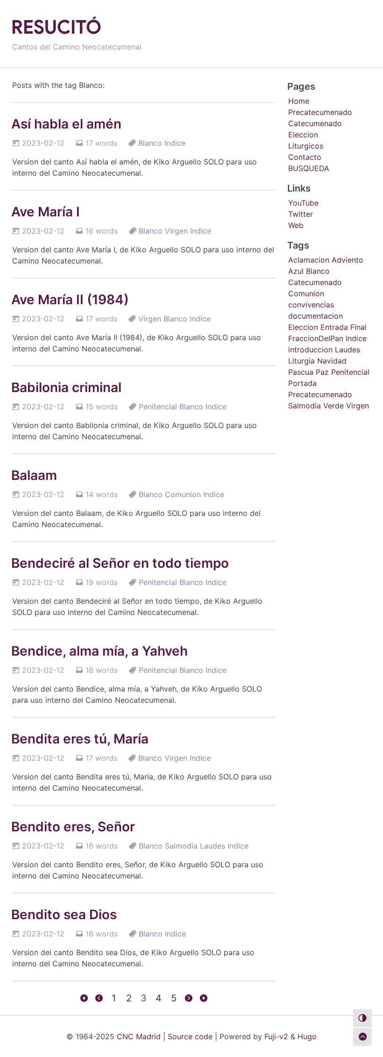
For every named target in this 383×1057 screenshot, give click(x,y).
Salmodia (181, 845)
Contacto (304, 157)
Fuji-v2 (276, 1036)
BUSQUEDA (308, 168)
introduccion (310, 349)
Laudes (212, 845)
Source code (190, 1036)
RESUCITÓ (56, 27)
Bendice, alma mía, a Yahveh (99, 651)
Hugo (307, 1036)
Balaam (34, 475)
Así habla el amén (66, 124)
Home (298, 101)
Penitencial (158, 406)
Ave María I (45, 212)
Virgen (176, 231)
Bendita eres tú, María (80, 739)
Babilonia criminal (66, 387)
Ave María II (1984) (70, 299)
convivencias (311, 304)
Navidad (332, 360)
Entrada (334, 327)
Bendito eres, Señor (73, 827)
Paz (322, 372)
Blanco (150, 143)
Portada (302, 383)
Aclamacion (308, 259)
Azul (296, 271)
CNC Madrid (139, 1036)
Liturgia (301, 360)
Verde (333, 405)
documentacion (315, 316)
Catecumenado (315, 123)
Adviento (347, 259)
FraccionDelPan (315, 338)
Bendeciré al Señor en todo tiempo (120, 563)
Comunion (183, 494)
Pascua (300, 372)
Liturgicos (305, 145)
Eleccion (303, 134)
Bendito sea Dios (64, 914)
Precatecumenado (320, 112)
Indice (174, 143)
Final (358, 327)
